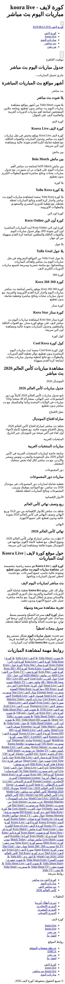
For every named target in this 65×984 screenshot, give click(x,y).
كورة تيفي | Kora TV (25, 671)
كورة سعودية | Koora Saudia (24, 743)
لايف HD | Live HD (17, 678)
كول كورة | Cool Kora (30, 685)
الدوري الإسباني (47, 913)
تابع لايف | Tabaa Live (35, 767)
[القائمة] (62, 23)
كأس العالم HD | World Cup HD (38, 794)
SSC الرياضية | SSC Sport (49, 753)
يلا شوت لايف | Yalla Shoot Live (23, 863)
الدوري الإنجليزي (46, 906)
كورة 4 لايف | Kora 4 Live (29, 825)
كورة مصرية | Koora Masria (47, 747)
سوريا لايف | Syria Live (20, 849)
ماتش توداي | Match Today (26, 839)
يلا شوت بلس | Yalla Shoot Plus (21, 709)
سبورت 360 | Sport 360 (41, 846)
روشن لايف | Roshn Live (16, 747)
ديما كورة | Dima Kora (31, 688)
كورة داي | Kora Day (51, 712)
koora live (50, 36)
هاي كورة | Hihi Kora (42, 764)
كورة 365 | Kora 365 (15, 668)
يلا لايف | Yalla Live (27, 658)
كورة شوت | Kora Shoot (35, 832)
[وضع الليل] (62, 54)
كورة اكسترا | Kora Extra (42, 668)
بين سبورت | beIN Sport (21, 750)
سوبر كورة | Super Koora (49, 849)
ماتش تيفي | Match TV (27, 682)
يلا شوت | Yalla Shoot (51, 658)
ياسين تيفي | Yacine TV (50, 750)
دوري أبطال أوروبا (45, 902)
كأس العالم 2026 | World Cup (37, 788)
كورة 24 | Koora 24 (52, 818)
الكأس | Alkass (24, 753)
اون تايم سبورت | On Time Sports (38, 771)
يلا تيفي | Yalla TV (53, 870)
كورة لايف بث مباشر (44, 879)
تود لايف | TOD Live (52, 709)
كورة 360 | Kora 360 (42, 774)
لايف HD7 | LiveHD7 (35, 736)
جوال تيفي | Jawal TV (32, 815)
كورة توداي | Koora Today (25, 818)
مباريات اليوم (48, 39)
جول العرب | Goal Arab (43, 678)
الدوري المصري (47, 909)
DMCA (51, 951)
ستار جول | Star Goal (15, 846)
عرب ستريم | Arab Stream (27, 801)
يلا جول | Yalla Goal (18, 723)
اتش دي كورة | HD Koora (35, 812)
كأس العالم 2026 (46, 890)
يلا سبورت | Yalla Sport (17, 866)
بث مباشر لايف (47, 886)
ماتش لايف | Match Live (36, 729)
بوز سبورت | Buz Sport (25, 805)
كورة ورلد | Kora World (43, 835)
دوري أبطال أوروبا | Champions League (41, 777)
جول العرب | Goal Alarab (26, 808)
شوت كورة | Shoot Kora (15, 774)
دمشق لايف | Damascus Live (47, 706)
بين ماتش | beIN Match (37, 675)
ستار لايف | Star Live (24, 692)
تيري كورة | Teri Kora (31, 853)
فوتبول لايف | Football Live (27, 695)
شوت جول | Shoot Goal (37, 760)
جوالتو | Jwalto (10, 815)
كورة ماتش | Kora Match (27, 829)
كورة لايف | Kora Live (38, 661)
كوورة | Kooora (42, 740)
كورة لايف (50, 33)
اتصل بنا (51, 935)
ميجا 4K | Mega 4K (52, 682)
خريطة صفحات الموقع (43, 948)
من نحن (51, 46)
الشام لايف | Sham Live (22, 702)
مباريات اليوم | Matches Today (24, 699)
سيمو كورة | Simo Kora (28, 842)
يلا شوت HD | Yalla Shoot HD (33, 719)
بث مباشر (50, 43)
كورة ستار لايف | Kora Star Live (33, 757)
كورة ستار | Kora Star (36, 664)
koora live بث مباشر (44, 971)
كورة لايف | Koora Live (24, 822)
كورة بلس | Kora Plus (51, 671)
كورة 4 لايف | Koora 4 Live (35, 733)
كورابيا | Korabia (19, 835)
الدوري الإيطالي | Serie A (49, 784)
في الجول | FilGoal (27, 712)
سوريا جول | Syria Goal (50, 702)
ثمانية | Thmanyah (22, 740)
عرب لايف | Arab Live (16, 706)
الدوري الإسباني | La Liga (17, 781)
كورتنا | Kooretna (30, 726)
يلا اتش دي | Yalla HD (23, 856)
